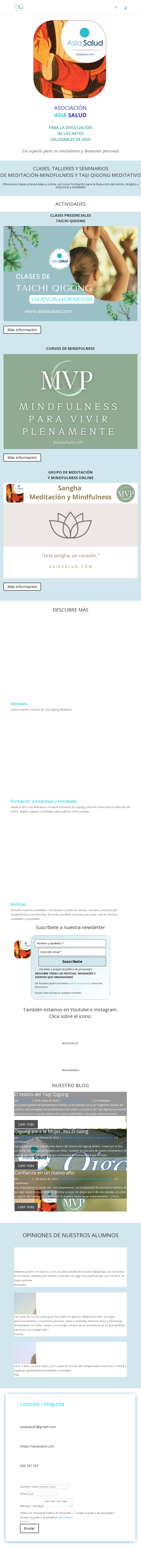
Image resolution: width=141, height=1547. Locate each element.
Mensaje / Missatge (32, 1506)
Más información (22, 329)
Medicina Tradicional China (78, 1137)
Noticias (18, 904)
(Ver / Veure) (65, 1517)
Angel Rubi (66, 1179)
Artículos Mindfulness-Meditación (93, 1179)
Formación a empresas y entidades (44, 801)
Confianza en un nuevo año (44, 1172)
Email (23, 1493)
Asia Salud (25, 1100)
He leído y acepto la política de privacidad (65, 969)
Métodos (19, 703)
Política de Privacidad (32, 1513)
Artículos (66, 1100)
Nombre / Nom (29, 1486)
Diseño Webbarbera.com (35, 1477)
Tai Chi (87, 1100)
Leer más (26, 1124)
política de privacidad (80, 983)
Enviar (29, 1528)
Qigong (77, 1100)
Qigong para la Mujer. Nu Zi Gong (51, 1131)
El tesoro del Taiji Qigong (41, 1094)
